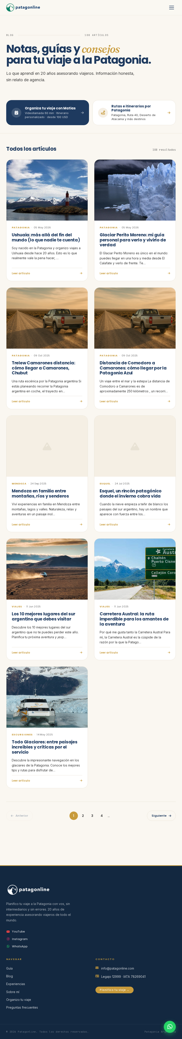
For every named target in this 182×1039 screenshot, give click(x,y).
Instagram (20, 939)
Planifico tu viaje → (114, 990)
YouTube (18, 931)
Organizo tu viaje (18, 999)
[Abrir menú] (171, 7)
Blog (9, 976)
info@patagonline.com (117, 968)
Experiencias (15, 984)
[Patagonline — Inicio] (23, 8)
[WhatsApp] (170, 1027)
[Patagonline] (91, 890)
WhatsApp (20, 946)
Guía (9, 968)
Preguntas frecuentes (22, 1007)
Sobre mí (12, 992)
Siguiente (159, 816)
